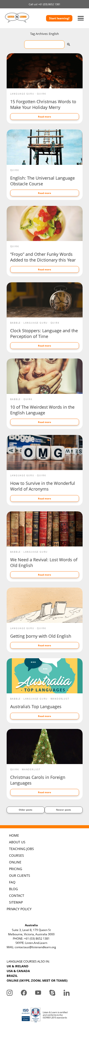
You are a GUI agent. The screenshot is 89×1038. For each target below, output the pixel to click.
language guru (22, 93)
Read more (44, 116)
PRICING (15, 869)
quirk (41, 93)
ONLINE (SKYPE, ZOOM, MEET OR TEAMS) (37, 980)
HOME (14, 835)
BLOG (13, 889)
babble (15, 322)
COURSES (16, 855)
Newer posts (63, 809)
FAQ (12, 882)
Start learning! (59, 18)
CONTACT (16, 895)
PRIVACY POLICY (19, 909)
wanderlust (60, 698)
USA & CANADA (18, 971)
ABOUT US (17, 842)
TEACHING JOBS (21, 848)
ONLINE (15, 862)
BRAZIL (12, 976)
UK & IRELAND (17, 966)
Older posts (25, 809)
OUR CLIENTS (19, 875)
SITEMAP (16, 902)
